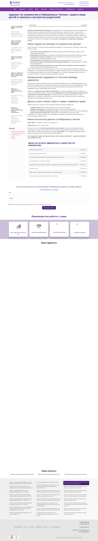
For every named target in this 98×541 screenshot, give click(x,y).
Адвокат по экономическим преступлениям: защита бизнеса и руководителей (17, 110)
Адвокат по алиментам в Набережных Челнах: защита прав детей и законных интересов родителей (76, 483)
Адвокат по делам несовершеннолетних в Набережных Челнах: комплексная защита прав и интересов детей (75, 495)
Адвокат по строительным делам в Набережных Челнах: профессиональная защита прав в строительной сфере (48, 509)
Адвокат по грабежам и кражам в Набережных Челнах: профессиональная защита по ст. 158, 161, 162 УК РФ (21, 483)
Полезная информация (18, 133)
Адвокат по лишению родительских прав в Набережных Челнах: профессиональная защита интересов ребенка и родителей (76, 504)
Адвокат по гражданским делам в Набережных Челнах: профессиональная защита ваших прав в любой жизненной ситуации (48, 486)
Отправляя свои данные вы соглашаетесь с (30, 204)
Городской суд (70, 9)
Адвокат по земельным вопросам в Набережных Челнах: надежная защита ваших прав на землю (48, 495)
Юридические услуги (18, 527)
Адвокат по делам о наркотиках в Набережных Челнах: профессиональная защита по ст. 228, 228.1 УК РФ (21, 499)
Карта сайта (31, 527)
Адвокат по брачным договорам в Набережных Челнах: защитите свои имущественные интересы (75, 491)
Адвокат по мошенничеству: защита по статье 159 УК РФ (16, 90)
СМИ (13, 136)
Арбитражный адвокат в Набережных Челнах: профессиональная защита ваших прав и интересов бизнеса (47, 514)
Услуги (30, 9)
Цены (36, 9)
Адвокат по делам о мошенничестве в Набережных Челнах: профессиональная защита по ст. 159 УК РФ (20, 495)
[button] (10, 474)
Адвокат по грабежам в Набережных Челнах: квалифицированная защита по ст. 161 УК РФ (19, 491)
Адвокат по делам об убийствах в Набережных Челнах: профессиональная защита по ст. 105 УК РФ (21, 504)
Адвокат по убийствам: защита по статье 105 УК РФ (17, 27)
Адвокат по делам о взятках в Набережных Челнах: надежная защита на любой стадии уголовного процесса (21, 487)
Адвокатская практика (56, 9)
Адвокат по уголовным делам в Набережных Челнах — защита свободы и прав (21, 513)
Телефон (11, 198)
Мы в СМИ (44, 9)
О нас (14, 9)
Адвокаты (22, 9)
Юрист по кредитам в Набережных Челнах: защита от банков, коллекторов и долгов (75, 499)
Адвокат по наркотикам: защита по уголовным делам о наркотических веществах (17, 74)
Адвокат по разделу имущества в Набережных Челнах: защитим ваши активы (75, 513)
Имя (10, 192)
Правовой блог (16, 134)
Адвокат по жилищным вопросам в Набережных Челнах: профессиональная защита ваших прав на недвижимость (48, 491)
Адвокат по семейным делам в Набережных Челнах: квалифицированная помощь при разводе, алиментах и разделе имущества (48, 504)
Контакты (80, 9)
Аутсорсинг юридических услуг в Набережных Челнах (48, 482)
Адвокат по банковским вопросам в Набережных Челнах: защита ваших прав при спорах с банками (75, 487)
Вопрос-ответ (46, 527)
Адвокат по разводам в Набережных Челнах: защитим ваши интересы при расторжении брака (75, 509)
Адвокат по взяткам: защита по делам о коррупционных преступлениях (16, 42)
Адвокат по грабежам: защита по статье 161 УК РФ (16, 58)
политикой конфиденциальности (42, 204)
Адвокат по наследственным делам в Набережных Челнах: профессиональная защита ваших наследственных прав (49, 499)
